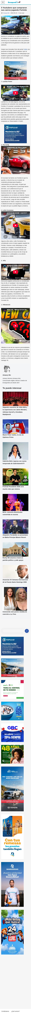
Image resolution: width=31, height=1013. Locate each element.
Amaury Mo (6, 13)
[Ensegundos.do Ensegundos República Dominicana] (14, 2)
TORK (25, 49)
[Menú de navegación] (3, 2)
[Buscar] (27, 631)
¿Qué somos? (15, 1011)
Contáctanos (5, 1011)
